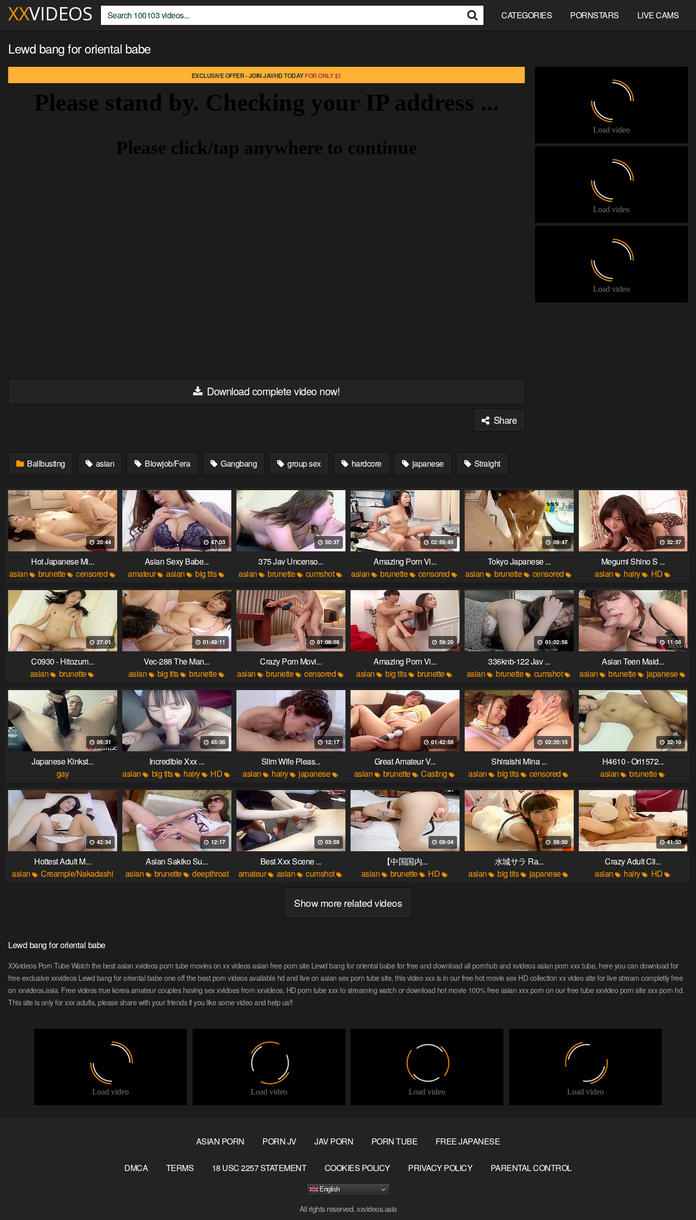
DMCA (136, 1168)
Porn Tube (394, 1141)
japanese (427, 463)
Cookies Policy (357, 1168)
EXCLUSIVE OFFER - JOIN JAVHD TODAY (266, 75)
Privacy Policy (440, 1168)
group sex (303, 463)
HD (657, 573)
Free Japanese (468, 1141)
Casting (434, 773)
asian (104, 463)
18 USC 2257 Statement (259, 1168)
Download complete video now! (272, 391)
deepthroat (210, 873)
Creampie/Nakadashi (77, 873)
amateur (142, 573)
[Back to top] (668, 1187)
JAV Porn (333, 1141)
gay (63, 773)
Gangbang (238, 463)
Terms (180, 1168)
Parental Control (531, 1168)
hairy (632, 573)
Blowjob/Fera (167, 463)
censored (92, 573)
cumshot (320, 573)
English (329, 1189)
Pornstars (594, 15)
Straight (486, 463)
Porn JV (279, 1141)
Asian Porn (220, 1141)
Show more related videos (348, 902)
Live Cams (658, 15)
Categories (526, 15)
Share (504, 419)
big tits (206, 573)
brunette (52, 573)
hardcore (366, 463)
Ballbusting (45, 463)
